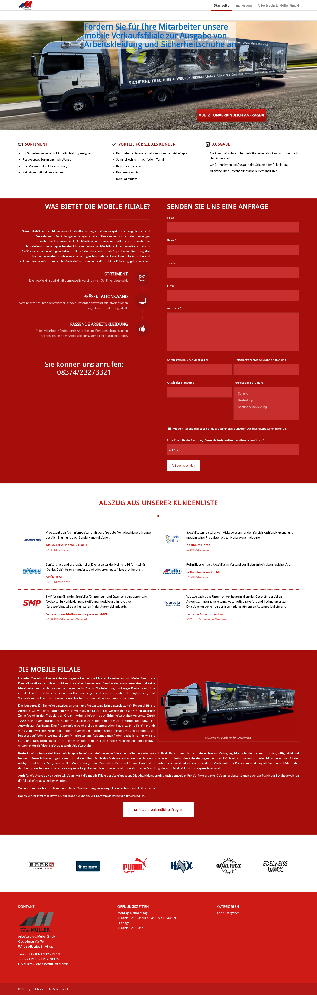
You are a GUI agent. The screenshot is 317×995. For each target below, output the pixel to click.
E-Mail (172, 285)
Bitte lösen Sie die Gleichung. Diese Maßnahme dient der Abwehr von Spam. (215, 440)
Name (171, 240)
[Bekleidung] (266, 400)
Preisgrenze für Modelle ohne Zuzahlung (259, 360)
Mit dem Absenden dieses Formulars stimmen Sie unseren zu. (230, 428)
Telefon (172, 263)
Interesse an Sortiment (248, 382)
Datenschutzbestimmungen (264, 428)
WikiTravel (80, 550)
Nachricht (174, 308)
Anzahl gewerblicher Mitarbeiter (187, 360)
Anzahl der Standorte (180, 382)
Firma (170, 217)
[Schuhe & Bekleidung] (266, 406)
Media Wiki (220, 550)
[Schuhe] (266, 393)
